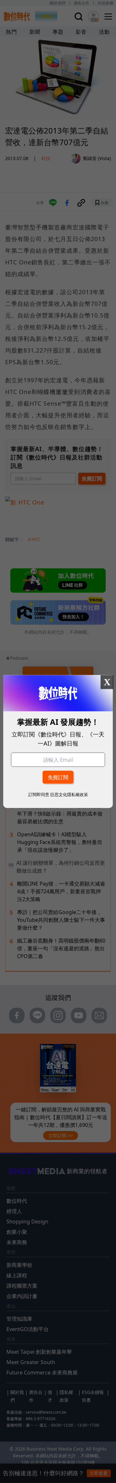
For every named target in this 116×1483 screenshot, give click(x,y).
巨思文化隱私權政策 (69, 794)
